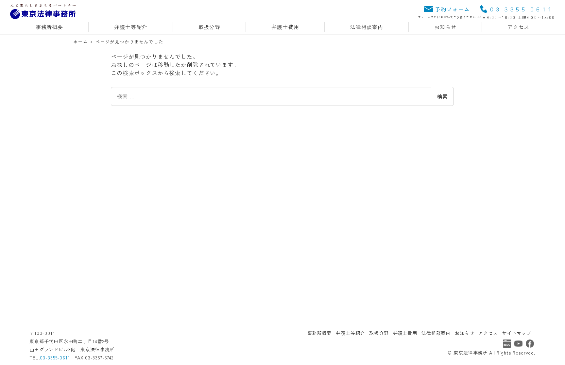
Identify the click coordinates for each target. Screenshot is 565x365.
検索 (442, 96)
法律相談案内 (436, 333)
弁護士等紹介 (350, 333)
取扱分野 (378, 333)
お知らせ (464, 333)
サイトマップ (516, 333)
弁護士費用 (405, 333)
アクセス (488, 333)
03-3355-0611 (55, 357)
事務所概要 (319, 333)
